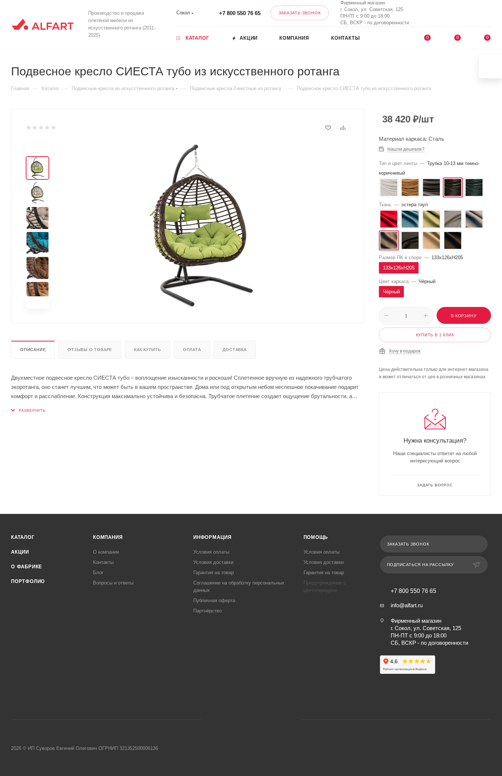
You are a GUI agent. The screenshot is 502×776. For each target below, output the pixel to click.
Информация (212, 537)
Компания (107, 537)
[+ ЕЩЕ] (395, 37)
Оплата (192, 349)
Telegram (242, 719)
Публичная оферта (214, 600)
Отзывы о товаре (90, 349)
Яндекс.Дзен (279, 719)
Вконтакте (423, 13)
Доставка (234, 349)
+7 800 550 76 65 (240, 13)
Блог (98, 572)
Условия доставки (213, 562)
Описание (33, 349)
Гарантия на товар (213, 572)
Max (442, 13)
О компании (106, 552)
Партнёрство (207, 611)
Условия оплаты (211, 552)
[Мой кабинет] (487, 14)
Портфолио (28, 581)
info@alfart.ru (407, 605)
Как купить (147, 349)
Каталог (23, 537)
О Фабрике (26, 566)
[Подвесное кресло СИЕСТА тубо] (204, 226)
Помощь (316, 537)
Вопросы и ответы (113, 583)
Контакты (103, 562)
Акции (20, 552)
